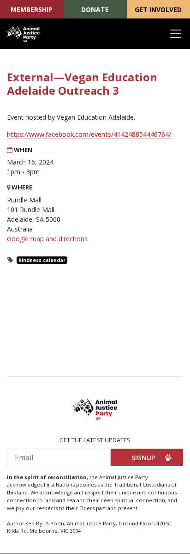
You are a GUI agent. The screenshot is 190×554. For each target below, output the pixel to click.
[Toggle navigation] (175, 34)
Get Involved (158, 9)
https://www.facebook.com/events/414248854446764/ (89, 134)
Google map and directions (47, 238)
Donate (95, 9)
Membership (32, 9)
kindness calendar (41, 260)
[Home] (23, 33)
